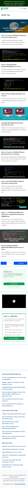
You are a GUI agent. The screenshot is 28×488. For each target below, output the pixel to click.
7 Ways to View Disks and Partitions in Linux (14, 414)
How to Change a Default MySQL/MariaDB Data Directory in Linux (12, 247)
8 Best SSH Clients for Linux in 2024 (11, 452)
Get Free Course (14, 283)
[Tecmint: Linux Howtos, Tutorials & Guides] (5, 9)
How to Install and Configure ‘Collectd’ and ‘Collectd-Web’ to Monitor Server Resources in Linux (13, 394)
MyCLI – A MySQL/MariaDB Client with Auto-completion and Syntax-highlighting (13, 214)
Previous (20, 263)
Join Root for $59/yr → (14, 338)
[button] (21, 9)
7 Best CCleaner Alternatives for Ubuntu (13, 449)
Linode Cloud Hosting (19, 484)
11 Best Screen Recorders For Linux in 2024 (13, 446)
